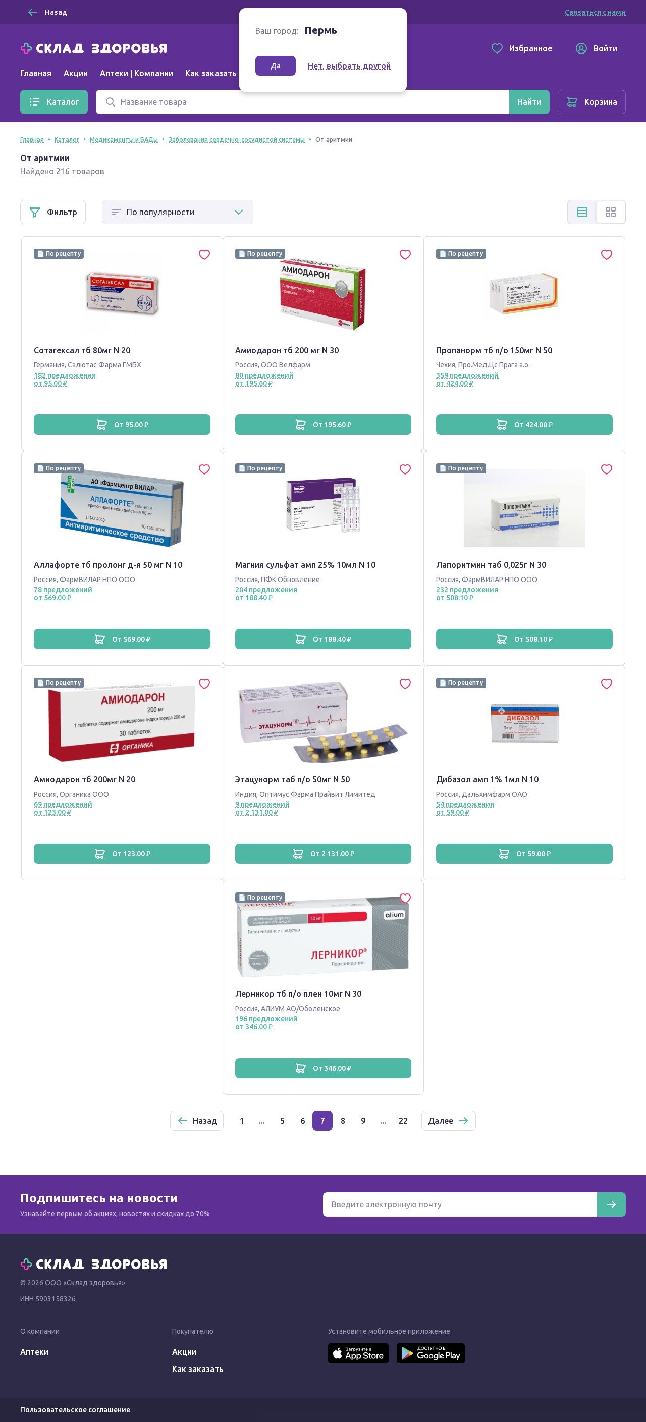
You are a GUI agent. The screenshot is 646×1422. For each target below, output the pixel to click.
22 (403, 1120)
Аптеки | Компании (136, 73)
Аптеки (34, 1351)
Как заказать (211, 73)
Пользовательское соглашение (75, 1410)
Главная (35, 73)
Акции (76, 73)
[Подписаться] (611, 1204)
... (262, 1120)
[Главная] (96, 47)
